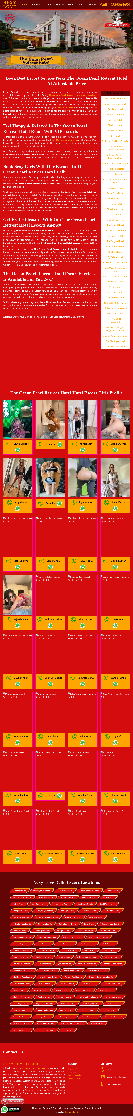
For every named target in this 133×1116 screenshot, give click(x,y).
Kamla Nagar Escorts (113, 997)
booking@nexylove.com (117, 1077)
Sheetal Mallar (53, 736)
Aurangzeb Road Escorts (112, 964)
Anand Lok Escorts (70, 950)
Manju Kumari (118, 560)
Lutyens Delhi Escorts (21, 964)
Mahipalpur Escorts (20, 910)
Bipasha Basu (85, 619)
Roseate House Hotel (115, 246)
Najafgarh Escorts (110, 950)
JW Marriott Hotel (115, 114)
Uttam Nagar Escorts (42, 930)
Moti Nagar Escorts (112, 910)
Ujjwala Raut (21, 619)
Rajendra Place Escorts (22, 924)
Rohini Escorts (67, 1030)
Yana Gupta (21, 853)
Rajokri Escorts (64, 957)
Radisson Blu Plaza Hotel (115, 276)
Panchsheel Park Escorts (22, 950)
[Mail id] (104, 1084)
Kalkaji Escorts (18, 904)
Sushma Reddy (53, 853)
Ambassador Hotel (115, 281)
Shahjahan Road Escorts (22, 977)
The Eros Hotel (115, 251)
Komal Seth (86, 443)
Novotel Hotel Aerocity (115, 303)
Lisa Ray (50, 795)
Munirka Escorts (44, 944)
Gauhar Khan (21, 677)
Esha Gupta (86, 736)
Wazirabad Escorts (113, 1003)
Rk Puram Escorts (45, 924)
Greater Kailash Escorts (22, 897)
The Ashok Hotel (115, 187)
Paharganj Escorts (96, 917)
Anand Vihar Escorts (89, 1017)
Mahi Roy (50, 444)
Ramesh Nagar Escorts (112, 983)
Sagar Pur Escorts (111, 957)
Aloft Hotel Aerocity (115, 346)
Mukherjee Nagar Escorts (88, 997)
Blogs (81, 4)
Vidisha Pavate (86, 794)
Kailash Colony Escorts (22, 937)
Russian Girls (74, 1075)
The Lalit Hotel (115, 125)
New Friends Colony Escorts (47, 917)
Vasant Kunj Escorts (85, 930)
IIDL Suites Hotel (115, 313)
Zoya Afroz (118, 736)
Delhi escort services (67, 140)
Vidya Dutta (21, 502)
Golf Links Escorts (44, 964)
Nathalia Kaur (21, 794)
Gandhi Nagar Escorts (21, 1030)
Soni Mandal (53, 560)
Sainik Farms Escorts (47, 950)
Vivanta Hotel (115, 203)
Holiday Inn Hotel (115, 168)
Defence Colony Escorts (72, 937)
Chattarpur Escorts (88, 944)
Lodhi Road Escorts (107, 904)
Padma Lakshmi (53, 619)
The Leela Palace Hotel (115, 230)
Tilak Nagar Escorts (66, 983)
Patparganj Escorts (42, 1017)
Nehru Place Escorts (21, 917)
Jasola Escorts (108, 897)
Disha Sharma (118, 443)
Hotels (71, 4)
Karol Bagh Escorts (39, 904)
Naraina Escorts (19, 990)
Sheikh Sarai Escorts (65, 944)
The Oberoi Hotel (115, 225)
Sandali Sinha (118, 677)
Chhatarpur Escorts (65, 891)
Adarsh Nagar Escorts (21, 1010)
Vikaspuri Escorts (63, 930)
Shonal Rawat (118, 794)
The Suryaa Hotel (115, 241)
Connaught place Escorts (89, 891)
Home (25, 4)
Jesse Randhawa (86, 853)
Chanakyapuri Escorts (41, 891)
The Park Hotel (115, 198)
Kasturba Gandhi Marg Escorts (101, 977)
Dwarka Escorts (112, 891)
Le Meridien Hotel (115, 130)
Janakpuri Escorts (89, 897)
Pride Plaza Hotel (115, 193)
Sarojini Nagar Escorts (21, 944)
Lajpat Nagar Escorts (61, 904)
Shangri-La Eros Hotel (115, 103)
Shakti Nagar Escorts (91, 1003)
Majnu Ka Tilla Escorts (44, 1003)
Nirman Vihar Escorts (21, 1023)
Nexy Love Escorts (71, 1112)
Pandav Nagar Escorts (46, 1030)
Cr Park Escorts (108, 944)
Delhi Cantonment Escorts (87, 957)
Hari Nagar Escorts (40, 990)
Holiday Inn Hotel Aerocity (115, 308)
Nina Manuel (118, 853)
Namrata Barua (86, 677)
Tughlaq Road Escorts (48, 970)
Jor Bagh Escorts (64, 964)
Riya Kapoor (86, 502)
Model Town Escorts (83, 990)
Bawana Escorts (66, 1010)
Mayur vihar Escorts (89, 910)
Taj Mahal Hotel (115, 109)
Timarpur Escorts (64, 997)
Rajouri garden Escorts (68, 924)
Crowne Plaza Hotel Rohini (115, 336)
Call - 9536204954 (115, 4)
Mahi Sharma (21, 560)
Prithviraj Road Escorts (87, 964)
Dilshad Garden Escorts (114, 1017)
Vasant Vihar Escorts (108, 930)
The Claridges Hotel (115, 341)
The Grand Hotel (115, 209)
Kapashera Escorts (20, 957)
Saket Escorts (89, 924)
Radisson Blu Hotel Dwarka (115, 141)
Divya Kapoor (21, 443)
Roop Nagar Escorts (21, 1003)
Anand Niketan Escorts (47, 937)
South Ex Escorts (19, 930)
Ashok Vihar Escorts (67, 1003)
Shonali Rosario (53, 677)
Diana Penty (118, 619)
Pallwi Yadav (86, 560)
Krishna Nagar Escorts (65, 1017)
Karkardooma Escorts (45, 1023)
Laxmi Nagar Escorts (85, 904)
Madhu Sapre (21, 736)
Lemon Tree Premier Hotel (115, 163)
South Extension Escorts (98, 937)
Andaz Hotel (115, 214)
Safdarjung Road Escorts (22, 970)
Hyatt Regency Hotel (115, 98)
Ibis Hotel (115, 135)
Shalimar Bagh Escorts (21, 997)
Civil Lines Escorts (61, 990)
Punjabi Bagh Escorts (73, 917)
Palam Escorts (90, 950)
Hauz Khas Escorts (68, 897)
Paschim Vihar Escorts (21, 983)
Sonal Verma (118, 502)
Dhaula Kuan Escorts (43, 957)
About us (37, 4)
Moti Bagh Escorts (67, 910)
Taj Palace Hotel (115, 257)
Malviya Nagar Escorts (44, 910)
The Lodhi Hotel (115, 174)
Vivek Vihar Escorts (20, 1017)
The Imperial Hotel (115, 297)
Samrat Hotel (115, 119)
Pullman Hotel (115, 292)
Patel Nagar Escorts (89, 983)
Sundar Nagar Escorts (72, 970)
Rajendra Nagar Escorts (48, 977)
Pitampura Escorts (106, 990)
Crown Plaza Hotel (115, 219)
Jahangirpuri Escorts (45, 1010)
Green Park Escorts (46, 897)
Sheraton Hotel (115, 235)
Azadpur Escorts (44, 997)
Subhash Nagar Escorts (111, 924)
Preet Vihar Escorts (87, 1010)
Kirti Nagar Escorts (45, 983)
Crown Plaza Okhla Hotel (115, 262)
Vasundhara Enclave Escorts (72, 1023)
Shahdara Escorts (108, 1010)
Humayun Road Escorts (97, 970)
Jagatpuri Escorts (96, 1023)
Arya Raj (50, 502)
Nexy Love (9, 4)
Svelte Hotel (115, 287)
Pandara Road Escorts (73, 977)
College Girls (74, 1078)
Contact (92, 4)
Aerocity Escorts (19, 891)
